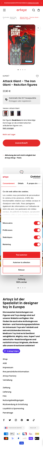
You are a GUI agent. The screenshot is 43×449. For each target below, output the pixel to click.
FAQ (4, 396)
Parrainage (8, 412)
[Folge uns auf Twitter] (10, 420)
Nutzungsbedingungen (13, 400)
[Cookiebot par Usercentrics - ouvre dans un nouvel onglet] (30, 177)
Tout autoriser (21, 255)
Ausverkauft (21, 143)
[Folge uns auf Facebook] (4, 420)
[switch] (37, 230)
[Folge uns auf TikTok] (34, 420)
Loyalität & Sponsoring (13, 408)
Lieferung (7, 392)
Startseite (6, 17)
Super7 (6, 76)
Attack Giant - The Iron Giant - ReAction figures (29, 18)
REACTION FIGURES (13, 18)
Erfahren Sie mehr (33, 3)
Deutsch (33, 428)
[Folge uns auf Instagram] (16, 420)
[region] (21, 277)
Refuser (21, 270)
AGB (5, 363)
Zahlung (6, 387)
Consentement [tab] (8, 183)
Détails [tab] (21, 183)
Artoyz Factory (9, 376)
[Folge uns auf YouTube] (28, 420)
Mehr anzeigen (8, 128)
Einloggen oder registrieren (20, 101)
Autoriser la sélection (21, 262)
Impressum (8, 367)
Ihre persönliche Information (16, 371)
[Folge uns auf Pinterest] (22, 420)
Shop (5, 359)
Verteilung (7, 380)
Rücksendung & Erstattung (15, 404)
